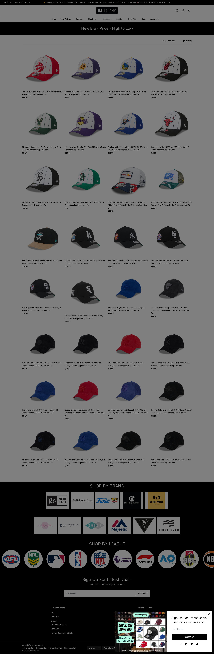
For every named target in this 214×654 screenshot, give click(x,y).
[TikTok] (197, 644)
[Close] (209, 614)
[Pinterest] (192, 644)
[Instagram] (186, 644)
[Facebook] (181, 644)
